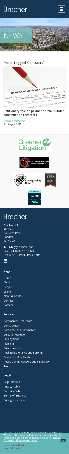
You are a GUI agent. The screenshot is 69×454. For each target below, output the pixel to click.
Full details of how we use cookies (20, 440)
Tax (6, 366)
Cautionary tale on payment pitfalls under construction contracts (34, 113)
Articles (7, 120)
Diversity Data (12, 391)
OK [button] (63, 440)
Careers (8, 305)
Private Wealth (12, 348)
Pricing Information (15, 400)
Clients (8, 291)
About (7, 282)
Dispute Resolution (15, 334)
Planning (9, 343)
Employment (11, 339)
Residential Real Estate (17, 357)
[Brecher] (15, 9)
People (8, 287)
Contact (8, 300)
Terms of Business (15, 395)
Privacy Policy (12, 386)
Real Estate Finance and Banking (23, 352)
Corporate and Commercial (20, 330)
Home (7, 278)
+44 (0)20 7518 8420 (21, 251)
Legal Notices (12, 382)
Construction (18, 120)
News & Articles (13, 296)
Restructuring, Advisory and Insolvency (26, 361)
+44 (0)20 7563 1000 (21, 247)
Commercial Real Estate (18, 321)
